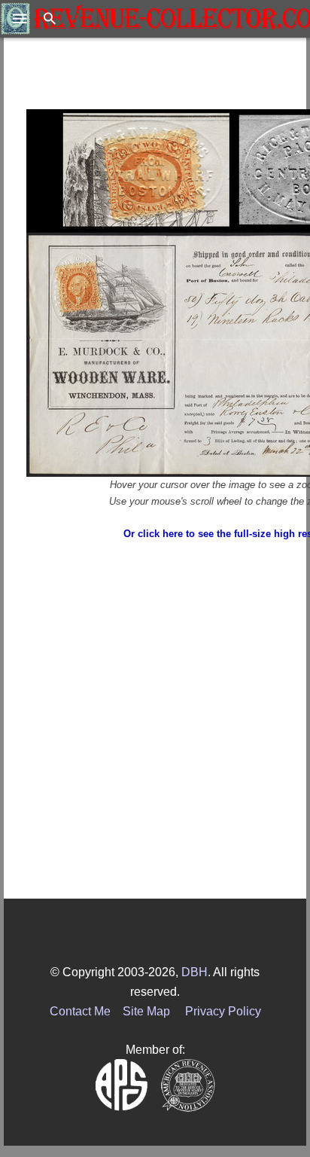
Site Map (146, 1011)
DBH (194, 972)
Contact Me (80, 1011)
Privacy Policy (223, 1011)
